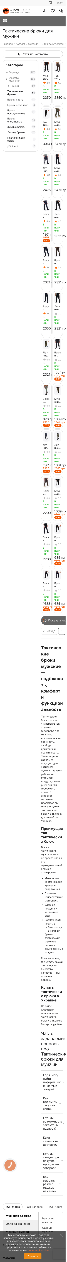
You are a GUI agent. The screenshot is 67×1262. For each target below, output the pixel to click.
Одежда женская (18, 1223)
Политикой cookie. (38, 1250)
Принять (33, 1256)
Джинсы (21, 145)
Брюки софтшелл (21, 105)
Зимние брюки (21, 126)
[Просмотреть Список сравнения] (44, 10)
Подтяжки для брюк (21, 139)
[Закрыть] (60, 1243)
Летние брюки (21, 132)
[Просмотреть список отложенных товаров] (52, 10)
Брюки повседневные (21, 112)
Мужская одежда (18, 1216)
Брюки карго (21, 99)
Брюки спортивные (21, 120)
